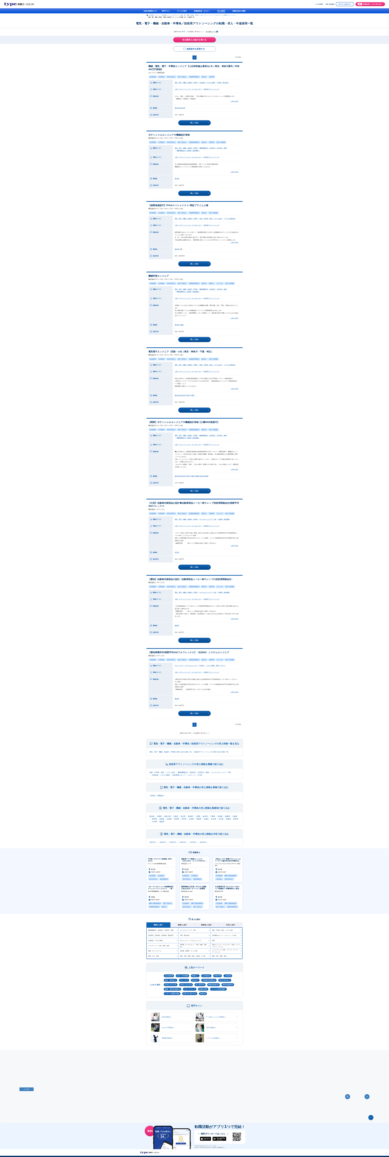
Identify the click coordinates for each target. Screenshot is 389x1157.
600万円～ (183, 842)
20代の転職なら (211, 1027)
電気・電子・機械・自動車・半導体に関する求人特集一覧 (170, 752)
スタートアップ (189, 989)
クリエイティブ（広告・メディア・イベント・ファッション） (226, 951)
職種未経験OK (213, 985)
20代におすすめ (170, 985)
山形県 (191, 819)
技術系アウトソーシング (230, 15)
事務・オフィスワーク (154, 951)
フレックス (220, 283)
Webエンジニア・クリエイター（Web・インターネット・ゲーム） (226, 945)
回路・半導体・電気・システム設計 (210, 218)
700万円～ (194, 842)
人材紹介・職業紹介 (156, 795)
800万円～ (204, 842)
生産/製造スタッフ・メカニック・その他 (187, 775)
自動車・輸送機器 (224, 519)
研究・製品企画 (184, 935)
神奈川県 (182, 108)
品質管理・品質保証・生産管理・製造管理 (160, 935)
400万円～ (163, 842)
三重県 (197, 816)
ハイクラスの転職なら (213, 1038)
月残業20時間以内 (194, 76)
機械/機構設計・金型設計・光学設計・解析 (213, 148)
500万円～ (173, 842)
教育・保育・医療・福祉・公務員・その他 (192, 956)
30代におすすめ (186, 985)
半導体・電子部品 (222, 82)
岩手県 (184, 819)
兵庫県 (159, 816)
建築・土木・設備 (153, 956)
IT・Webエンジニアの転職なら (216, 1017)
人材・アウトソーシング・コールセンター (211, 15)
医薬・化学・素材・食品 (219, 956)
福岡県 (227, 816)
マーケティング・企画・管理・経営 (158, 945)
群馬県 (206, 476)
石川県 (221, 819)
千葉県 (192, 395)
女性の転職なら (167, 1017)
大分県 (154, 821)
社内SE (201, 665)
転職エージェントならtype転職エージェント (149, 1152)
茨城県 (197, 476)
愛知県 (177, 625)
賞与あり (204, 76)
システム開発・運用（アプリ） (216, 665)
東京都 (177, 108)
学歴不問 (211, 76)
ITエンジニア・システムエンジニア (186, 665)
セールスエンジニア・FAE (207, 519)
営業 (213, 940)
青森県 (198, 819)
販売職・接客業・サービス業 (188, 951)
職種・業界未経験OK (172, 989)
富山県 (213, 819)
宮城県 (161, 819)
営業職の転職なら (167, 1038)
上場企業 (228, 976)
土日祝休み (161, 76)
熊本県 (235, 819)
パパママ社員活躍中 (218, 989)
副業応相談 (203, 989)
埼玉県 (187, 395)
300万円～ (153, 842)
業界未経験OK (228, 985)
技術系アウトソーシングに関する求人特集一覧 (211, 752)
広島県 (169, 819)
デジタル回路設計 (230, 218)
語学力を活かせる (189, 993)
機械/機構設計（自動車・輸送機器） (188, 150)
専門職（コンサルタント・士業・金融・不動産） (193, 945)
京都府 (234, 816)
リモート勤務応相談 (172, 993)
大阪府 (181, 325)
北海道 (206, 819)
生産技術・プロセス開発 (207, 82)
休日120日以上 (171, 76)
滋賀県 (161, 821)
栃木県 (201, 476)
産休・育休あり (182, 76)
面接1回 (203, 993)
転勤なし (211, 283)
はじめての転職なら (168, 1027)
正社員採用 (153, 76)
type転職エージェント (154, 15)
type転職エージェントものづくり (170, 15)
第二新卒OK (200, 985)
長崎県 (228, 819)
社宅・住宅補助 (221, 142)
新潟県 (176, 819)
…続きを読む (234, 101)
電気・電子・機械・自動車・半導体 (189, 15)
